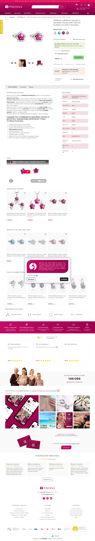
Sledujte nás (8, 393)
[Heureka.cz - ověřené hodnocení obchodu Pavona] (40, 338)
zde (37, 275)
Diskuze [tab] (31, 87)
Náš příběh (47, 508)
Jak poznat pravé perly (76, 513)
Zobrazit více (47, 479)
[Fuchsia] (63, 33)
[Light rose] (67, 33)
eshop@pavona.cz (48, 494)
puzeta (73, 113)
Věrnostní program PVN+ (47, 517)
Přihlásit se (66, 447)
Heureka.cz (51, 338)
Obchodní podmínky (19, 511)
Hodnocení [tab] (23, 87)
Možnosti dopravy (63, 53)
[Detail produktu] (17, 201)
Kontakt (47, 515)
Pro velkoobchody (48, 513)
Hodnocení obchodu (47, 455)
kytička (73, 117)
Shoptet (57, 536)
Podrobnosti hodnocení (62, 51)
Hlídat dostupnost (80, 39)
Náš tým (47, 511)
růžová (73, 120)
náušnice (74, 109)
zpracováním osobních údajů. (72, 443)
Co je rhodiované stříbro (76, 511)
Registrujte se (66, 71)
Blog (76, 517)
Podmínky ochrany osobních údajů (19, 513)
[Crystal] (55, 33)
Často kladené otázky (76, 515)
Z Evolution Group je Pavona (47, 519)
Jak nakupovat (19, 508)
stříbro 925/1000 (76, 101)
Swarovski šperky (76, 508)
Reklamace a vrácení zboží (18, 515)
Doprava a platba (19, 517)
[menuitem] (8, 13)
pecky (73, 105)
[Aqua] (59, 33)
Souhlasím (64, 279)
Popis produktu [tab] (12, 87)
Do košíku (78, 57)
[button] (16, 303)
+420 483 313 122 (84, 8)
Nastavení (31, 279)
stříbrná (73, 124)
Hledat (62, 7)
